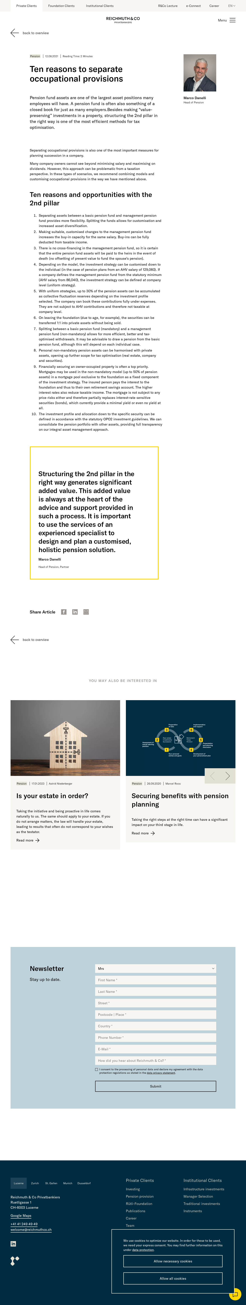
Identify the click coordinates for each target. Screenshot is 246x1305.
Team (130, 1225)
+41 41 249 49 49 (24, 1224)
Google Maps (21, 1215)
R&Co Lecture (168, 6)
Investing (133, 1189)
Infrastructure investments (204, 1189)
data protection (143, 1250)
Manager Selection (198, 1196)
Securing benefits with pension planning (180, 799)
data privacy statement (161, 1072)
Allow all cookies (173, 1278)
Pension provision (140, 1196)
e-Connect (193, 6)
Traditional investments (202, 1203)
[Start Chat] (235, 1294)
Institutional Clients (100, 6)
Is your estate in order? (52, 795)
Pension (35, 56)
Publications (135, 1211)
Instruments (193, 1211)
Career (214, 6)
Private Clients (26, 6)
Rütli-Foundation (139, 1203)
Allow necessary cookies (173, 1261)
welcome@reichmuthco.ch (31, 1229)
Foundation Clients (61, 6)
